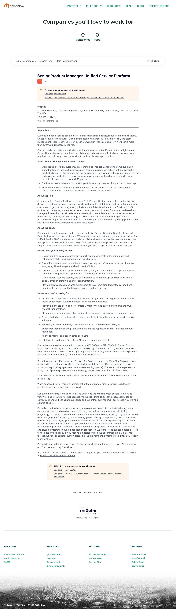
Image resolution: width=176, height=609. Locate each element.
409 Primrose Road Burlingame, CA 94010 (14, 558)
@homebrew (53, 554)
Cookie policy (94, 518)
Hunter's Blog (96, 558)
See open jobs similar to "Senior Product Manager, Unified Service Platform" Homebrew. (84, 97)
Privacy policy (81, 518)
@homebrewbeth (56, 566)
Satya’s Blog (95, 562)
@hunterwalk (53, 562)
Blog (140, 6)
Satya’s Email (138, 558)
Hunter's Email (139, 554)
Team (129, 6)
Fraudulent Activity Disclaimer (57, 447)
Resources (114, 6)
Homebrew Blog (97, 554)
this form (94, 435)
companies (26, 61)
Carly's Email (138, 566)
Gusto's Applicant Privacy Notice (57, 455)
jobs (46, 61)
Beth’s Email (138, 562)
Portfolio (74, 6)
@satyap (51, 558)
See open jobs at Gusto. (55, 93)
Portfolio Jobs (159, 6)
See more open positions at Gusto (88, 492)
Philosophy (94, 6)
